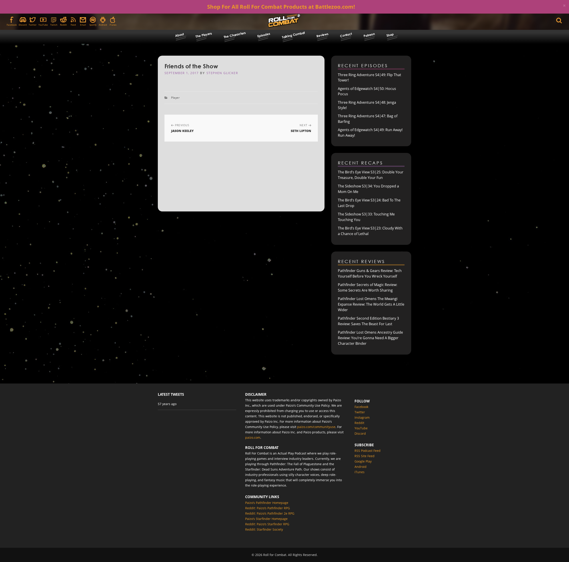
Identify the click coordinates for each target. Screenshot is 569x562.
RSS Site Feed (365, 456)
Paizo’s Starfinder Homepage (266, 519)
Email (83, 24)
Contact (346, 35)
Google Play (363, 461)
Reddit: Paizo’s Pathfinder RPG (267, 508)
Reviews (322, 35)
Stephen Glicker (222, 73)
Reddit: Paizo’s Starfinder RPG (267, 524)
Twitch (53, 24)
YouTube (43, 24)
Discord (23, 24)
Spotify (92, 24)
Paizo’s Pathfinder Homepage (266, 503)
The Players (203, 35)
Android (103, 24)
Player (175, 97)
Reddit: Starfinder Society (264, 529)
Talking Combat (293, 34)
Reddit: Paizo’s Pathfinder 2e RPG (269, 513)
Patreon (369, 35)
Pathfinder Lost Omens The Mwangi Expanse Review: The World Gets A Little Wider (371, 304)
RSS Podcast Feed (368, 450)
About (179, 35)
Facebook (12, 24)
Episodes (263, 35)
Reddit (63, 24)
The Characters (234, 35)
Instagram (362, 417)
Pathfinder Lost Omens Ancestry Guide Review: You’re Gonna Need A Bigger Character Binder (370, 338)
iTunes (112, 24)
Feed (73, 24)
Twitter (32, 24)
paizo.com (252, 437)
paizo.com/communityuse (316, 427)
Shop (390, 34)
